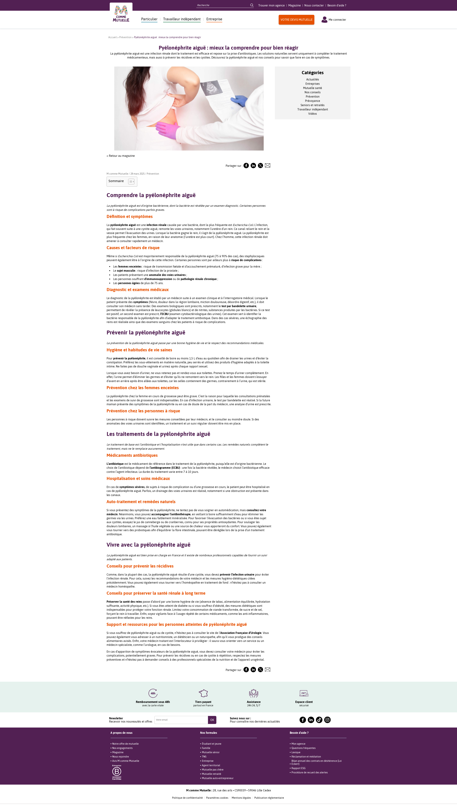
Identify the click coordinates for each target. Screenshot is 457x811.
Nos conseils (313, 92)
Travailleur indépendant (182, 19)
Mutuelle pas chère (213, 769)
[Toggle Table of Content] (129, 182)
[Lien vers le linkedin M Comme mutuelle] (311, 720)
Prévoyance (312, 100)
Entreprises (312, 83)
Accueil (112, 37)
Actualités (312, 79)
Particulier (149, 19)
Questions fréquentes (304, 748)
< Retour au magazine (121, 155)
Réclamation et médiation (306, 756)
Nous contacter (314, 5)
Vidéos (312, 113)
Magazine (294, 5)
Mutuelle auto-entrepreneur (217, 778)
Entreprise (214, 19)
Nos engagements (122, 748)
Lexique (296, 752)
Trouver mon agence (271, 5)
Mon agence (298, 743)
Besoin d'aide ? (336, 5)
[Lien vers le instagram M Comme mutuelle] (327, 720)
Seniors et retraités (313, 105)
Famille (206, 748)
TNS (204, 756)
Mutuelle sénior (211, 752)
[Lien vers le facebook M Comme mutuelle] (303, 720)
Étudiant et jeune (211, 743)
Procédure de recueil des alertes (310, 772)
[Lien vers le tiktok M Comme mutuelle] (319, 720)
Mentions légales (241, 797)
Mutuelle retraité (211, 773)
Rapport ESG (298, 768)
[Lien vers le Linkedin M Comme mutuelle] (253, 167)
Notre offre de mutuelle (125, 743)
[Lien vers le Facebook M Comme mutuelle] (246, 167)
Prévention (125, 37)
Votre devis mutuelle (297, 19)
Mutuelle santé (312, 88)
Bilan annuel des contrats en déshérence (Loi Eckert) (317, 762)
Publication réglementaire (269, 797)
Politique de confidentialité (187, 797)
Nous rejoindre (120, 756)
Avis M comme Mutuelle (125, 760)
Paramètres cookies (217, 797)
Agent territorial (211, 765)
